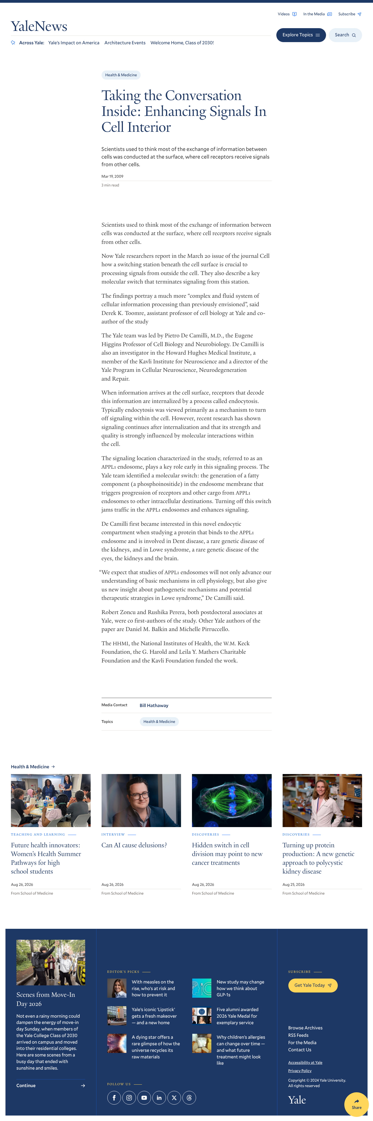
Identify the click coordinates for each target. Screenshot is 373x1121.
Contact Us (300, 1049)
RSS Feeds (298, 1035)
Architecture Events (125, 42)
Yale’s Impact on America (73, 42)
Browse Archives (305, 1027)
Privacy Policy (300, 1070)
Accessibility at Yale (305, 1062)
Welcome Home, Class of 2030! (182, 42)
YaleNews (39, 27)
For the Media (302, 1042)
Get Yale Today (310, 985)
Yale (297, 1101)
